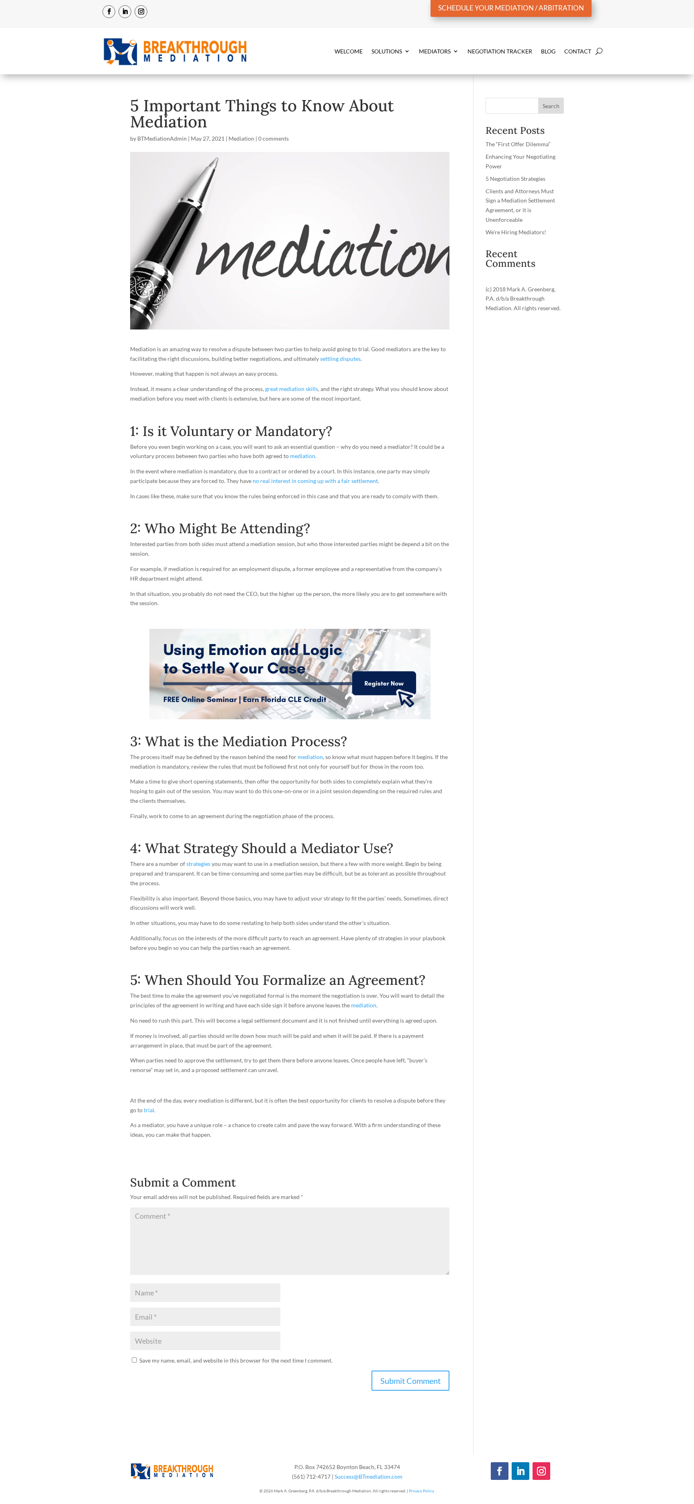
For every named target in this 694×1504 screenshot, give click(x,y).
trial (149, 1110)
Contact (577, 51)
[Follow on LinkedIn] (124, 11)
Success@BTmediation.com (368, 1476)
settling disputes (340, 358)
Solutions (386, 51)
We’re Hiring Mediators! (516, 232)
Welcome (349, 51)
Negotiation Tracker (499, 51)
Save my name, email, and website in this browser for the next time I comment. (236, 1360)
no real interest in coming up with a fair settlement (314, 480)
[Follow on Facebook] (108, 11)
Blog (548, 51)
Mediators (435, 51)
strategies (198, 863)
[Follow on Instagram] (141, 11)
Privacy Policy (421, 1490)
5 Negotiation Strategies (515, 178)
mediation (302, 455)
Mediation (241, 138)
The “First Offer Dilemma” (518, 144)
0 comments (273, 138)
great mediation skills (291, 388)
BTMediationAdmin (162, 138)
